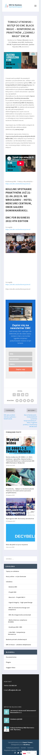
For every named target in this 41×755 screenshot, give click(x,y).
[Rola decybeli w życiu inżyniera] (20, 533)
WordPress (27, 744)
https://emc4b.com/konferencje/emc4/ (18, 184)
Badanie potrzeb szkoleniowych (16, 639)
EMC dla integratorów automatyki (20, 615)
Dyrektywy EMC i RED (15, 627)
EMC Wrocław (22, 750)
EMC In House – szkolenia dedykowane (18, 645)
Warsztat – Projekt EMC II (17, 597)
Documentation (11, 657)
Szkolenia (9, 582)
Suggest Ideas (10, 667)
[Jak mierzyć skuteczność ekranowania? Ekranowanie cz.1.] (6, 712)
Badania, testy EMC (18, 42)
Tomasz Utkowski (22, 40)
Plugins (8, 662)
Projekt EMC (12, 592)
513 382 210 (13, 685)
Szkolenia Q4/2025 (16, 719)
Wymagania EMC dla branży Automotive (20, 519)
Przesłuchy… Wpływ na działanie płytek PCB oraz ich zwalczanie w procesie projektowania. (20, 491)
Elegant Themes (27, 742)
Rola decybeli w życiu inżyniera (17, 545)
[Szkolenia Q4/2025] (6, 720)
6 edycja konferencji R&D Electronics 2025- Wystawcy (22, 728)
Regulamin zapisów (10, 750)
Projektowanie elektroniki (20, 44)
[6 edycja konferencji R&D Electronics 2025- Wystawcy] (6, 729)
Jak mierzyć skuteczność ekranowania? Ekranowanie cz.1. (23, 711)
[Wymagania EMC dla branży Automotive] (20, 507)
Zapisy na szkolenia (12, 571)
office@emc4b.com (14, 690)
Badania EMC (13, 587)
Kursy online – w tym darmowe (16, 576)
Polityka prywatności (12, 748)
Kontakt (23, 748)
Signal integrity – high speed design (20, 602)
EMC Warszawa (32, 750)
